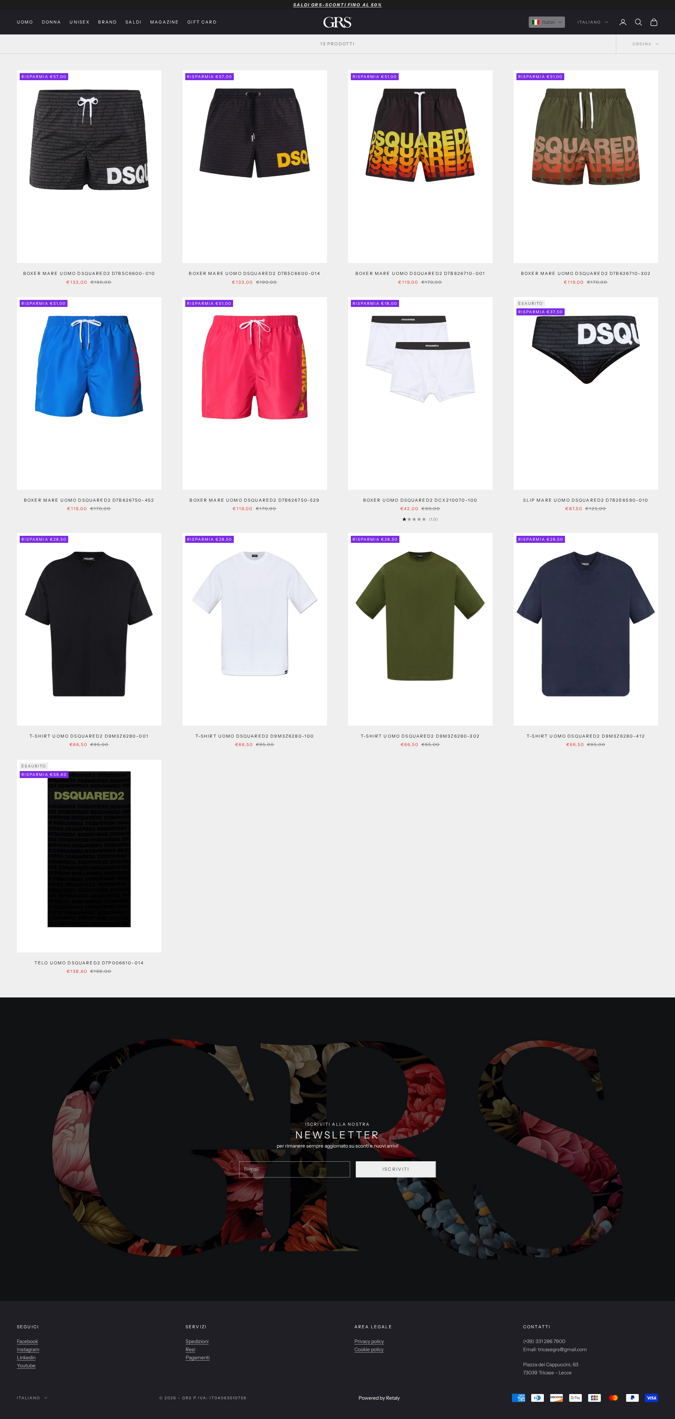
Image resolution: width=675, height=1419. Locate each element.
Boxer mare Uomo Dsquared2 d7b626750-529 (254, 500)
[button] (547, 22)
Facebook (27, 1341)
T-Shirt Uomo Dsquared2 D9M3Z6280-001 (89, 736)
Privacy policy (369, 1341)
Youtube (26, 1365)
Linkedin (26, 1357)
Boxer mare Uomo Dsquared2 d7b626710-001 (420, 273)
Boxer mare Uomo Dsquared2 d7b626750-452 (89, 500)
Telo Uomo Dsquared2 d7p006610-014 (89, 962)
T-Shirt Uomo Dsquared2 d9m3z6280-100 (254, 736)
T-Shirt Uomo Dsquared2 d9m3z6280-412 (586, 736)
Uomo (25, 22)
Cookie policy (369, 1349)
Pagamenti (198, 1357)
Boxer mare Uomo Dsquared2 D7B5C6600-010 (89, 273)
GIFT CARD (202, 22)
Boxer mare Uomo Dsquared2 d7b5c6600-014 (254, 273)
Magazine (164, 22)
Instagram (28, 1349)
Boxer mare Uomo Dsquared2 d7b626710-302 (586, 273)
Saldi (134, 22)
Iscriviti (396, 1169)
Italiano (589, 22)
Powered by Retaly (379, 1398)
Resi (190, 1349)
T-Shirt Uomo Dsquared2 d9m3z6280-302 (420, 736)
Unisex (80, 22)
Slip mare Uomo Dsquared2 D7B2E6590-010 (585, 500)
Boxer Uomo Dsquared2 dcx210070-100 (420, 500)
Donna (52, 22)
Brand (107, 22)
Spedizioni (197, 1341)
